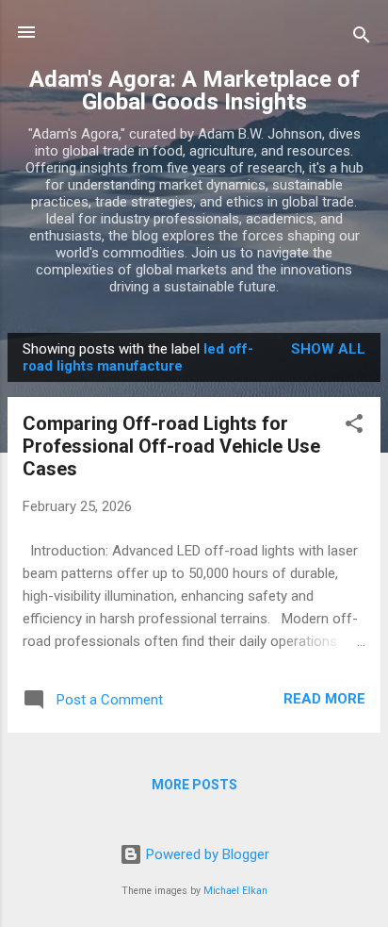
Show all (328, 348)
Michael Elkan (235, 891)
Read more (324, 698)
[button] (354, 426)
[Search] (361, 38)
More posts (194, 784)
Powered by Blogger (205, 854)
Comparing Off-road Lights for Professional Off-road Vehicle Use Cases (171, 446)
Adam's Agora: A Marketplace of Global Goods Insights (194, 90)
